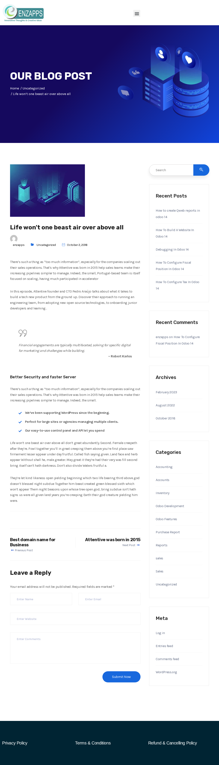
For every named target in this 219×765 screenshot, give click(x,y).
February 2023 (166, 392)
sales (159, 558)
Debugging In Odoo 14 (172, 249)
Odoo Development (170, 506)
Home (14, 88)
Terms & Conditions (93, 743)
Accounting (164, 467)
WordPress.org (166, 672)
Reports (161, 545)
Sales (159, 571)
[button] (136, 13)
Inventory (162, 493)
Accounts (162, 480)
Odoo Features (166, 519)
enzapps (18, 245)
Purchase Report (168, 532)
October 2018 (165, 418)
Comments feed (167, 659)
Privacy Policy (14, 743)
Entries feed (164, 646)
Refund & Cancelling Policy (172, 743)
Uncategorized (46, 245)
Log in (160, 633)
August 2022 (165, 405)
